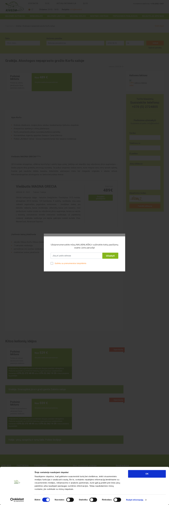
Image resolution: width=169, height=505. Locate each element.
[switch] (70, 500)
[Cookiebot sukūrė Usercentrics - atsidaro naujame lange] (17, 500)
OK (147, 474)
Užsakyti (110, 255)
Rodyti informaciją (134, 500)
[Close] (122, 237)
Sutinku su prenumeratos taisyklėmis (70, 263)
